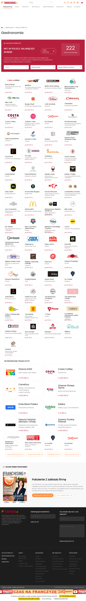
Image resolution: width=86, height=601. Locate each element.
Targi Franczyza (73, 561)
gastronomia (9, 27)
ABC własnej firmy (57, 566)
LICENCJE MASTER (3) (70, 454)
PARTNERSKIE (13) (52, 454)
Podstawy (55, 556)
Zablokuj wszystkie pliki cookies (29, 599)
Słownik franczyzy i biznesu (59, 569)
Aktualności (25, 7)
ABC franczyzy (36, 7)
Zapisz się (34, 522)
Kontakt (71, 573)
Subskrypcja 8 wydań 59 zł (42, 495)
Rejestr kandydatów (48, 7)
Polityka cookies (6, 587)
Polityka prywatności (18, 587)
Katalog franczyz (7, 7)
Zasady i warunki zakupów (26, 566)
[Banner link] (43, 17)
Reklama (69, 7)
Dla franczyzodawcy (58, 561)
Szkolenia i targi (23, 563)
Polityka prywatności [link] (61, 599)
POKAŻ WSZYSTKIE (46, 51)
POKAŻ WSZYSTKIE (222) (14, 454)
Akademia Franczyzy (75, 568)
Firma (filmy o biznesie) (41, 571)
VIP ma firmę (38, 579)
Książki (20, 561)
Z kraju (37, 556)
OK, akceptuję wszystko (67, 596)
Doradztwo (77, 7)
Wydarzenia (38, 564)
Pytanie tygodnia (40, 561)
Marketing (72, 571)
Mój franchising (39, 573)
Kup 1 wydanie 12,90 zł (63, 495)
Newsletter (72, 556)
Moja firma (38, 576)
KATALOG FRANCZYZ (21, 27)
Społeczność (60, 7)
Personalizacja (46, 599)
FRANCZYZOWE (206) (34, 454)
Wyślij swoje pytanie (66, 541)
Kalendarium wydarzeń (75, 559)
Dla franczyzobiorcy (57, 559)
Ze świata (38, 559)
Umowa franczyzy (57, 564)
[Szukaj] (51, 2)
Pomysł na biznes (40, 581)
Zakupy (17, 7)
